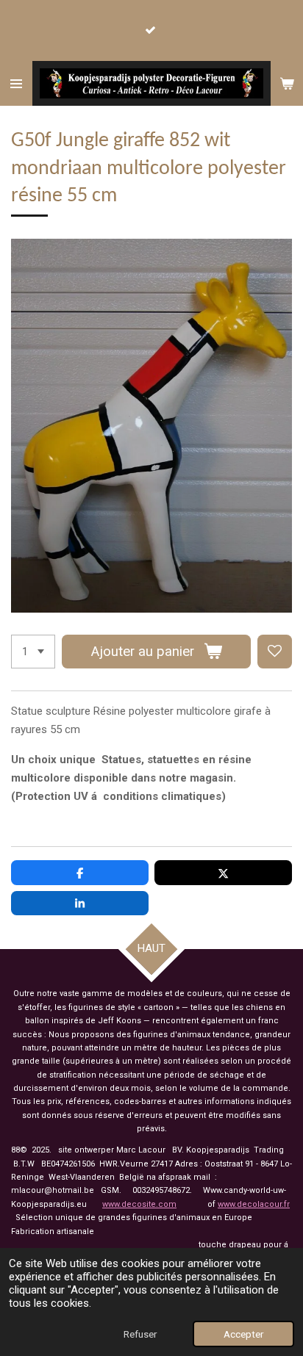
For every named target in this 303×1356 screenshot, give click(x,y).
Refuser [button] (140, 1334)
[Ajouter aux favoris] (274, 652)
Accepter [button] (243, 1334)
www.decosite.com (139, 1204)
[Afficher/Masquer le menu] (16, 83)
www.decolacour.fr (254, 1204)
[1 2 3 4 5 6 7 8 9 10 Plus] (33, 652)
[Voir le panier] (287, 83)
